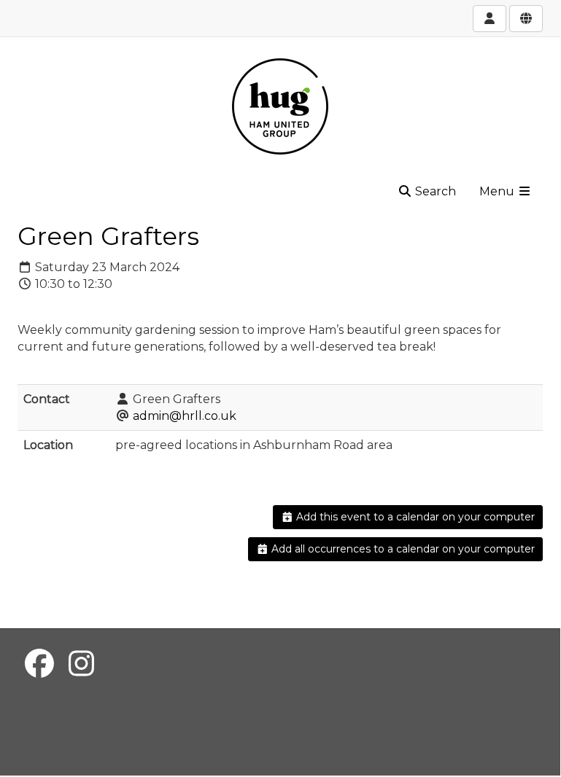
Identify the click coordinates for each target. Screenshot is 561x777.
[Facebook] (39, 664)
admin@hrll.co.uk (184, 416)
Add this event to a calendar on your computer (414, 516)
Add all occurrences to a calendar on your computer (401, 548)
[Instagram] (81, 664)
